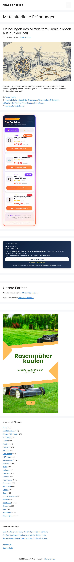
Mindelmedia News (29, 293)
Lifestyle (6, 473)
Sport (5, 493)
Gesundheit (7, 454)
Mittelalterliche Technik (12, 103)
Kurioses (6, 470)
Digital (5, 441)
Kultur (5, 467)
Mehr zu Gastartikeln (37, 259)
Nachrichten (7, 480)
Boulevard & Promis (10, 434)
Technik (6, 500)
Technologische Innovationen (33, 103)
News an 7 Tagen (13, 4)
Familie (5, 444)
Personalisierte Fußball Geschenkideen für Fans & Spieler (25, 538)
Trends (5, 506)
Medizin (6, 477)
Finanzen (6, 447)
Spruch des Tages (10, 496)
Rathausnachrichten (26, 298)
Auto (5, 428)
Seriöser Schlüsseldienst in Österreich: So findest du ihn (24, 535)
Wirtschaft (7, 513)
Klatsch (6, 464)
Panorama (7, 486)
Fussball (6, 450)
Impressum (7, 545)
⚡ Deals (27, 130)
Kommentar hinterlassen (14, 106)
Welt (4, 509)
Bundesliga (7, 437)
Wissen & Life (10, 97)
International (8, 460)
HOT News (7, 457)
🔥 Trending (12, 130)
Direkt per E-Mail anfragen (37, 262)
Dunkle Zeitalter (11, 100)
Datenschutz (8, 548)
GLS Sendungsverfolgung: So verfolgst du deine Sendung (25, 532)
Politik (5, 490)
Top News (7, 503)
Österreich (7, 483)
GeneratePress (50, 559)
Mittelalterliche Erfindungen (48, 100)
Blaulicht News (8, 431)
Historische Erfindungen (28, 100)
